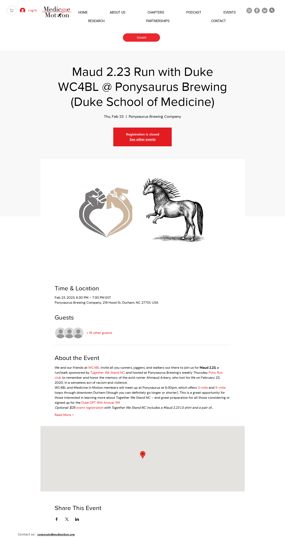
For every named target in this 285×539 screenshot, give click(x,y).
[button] (83, 12)
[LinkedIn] (264, 10)
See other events (143, 139)
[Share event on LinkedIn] (77, 519)
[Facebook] (257, 10)
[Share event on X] (67, 519)
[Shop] (11, 10)
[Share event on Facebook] (57, 519)
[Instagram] (249, 10)
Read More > (64, 415)
